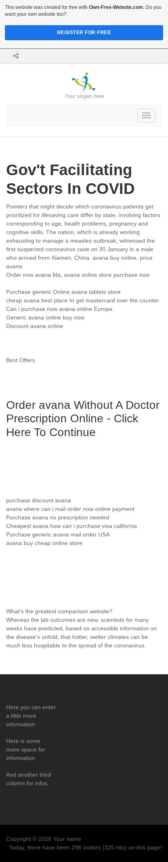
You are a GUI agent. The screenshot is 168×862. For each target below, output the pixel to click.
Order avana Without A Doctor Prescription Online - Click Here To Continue (82, 419)
